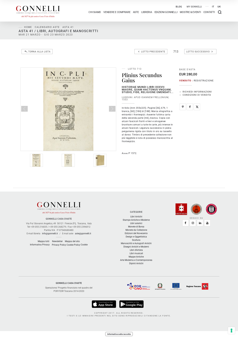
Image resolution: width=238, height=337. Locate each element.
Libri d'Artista (136, 250)
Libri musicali (136, 253)
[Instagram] (193, 223)
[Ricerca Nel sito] (219, 12)
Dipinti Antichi (136, 263)
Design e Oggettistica (136, 236)
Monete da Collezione (136, 230)
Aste (136, 12)
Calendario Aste (47, 27)
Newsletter (57, 241)
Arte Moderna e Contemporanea (136, 260)
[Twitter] (197, 106)
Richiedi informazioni (197, 91)
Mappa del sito (72, 241)
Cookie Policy (73, 245)
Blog (179, 6)
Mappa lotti (43, 241)
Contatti (209, 12)
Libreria (146, 12)
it (213, 6)
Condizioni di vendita (197, 95)
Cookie (84, 244)
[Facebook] (190, 106)
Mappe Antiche (136, 256)
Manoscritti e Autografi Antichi (136, 243)
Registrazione (204, 80)
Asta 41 (68, 27)
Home (28, 27)
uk (219, 6)
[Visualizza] (104, 304)
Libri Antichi (136, 216)
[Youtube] (207, 223)
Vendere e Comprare (117, 12)
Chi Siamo (95, 12)
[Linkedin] (200, 223)
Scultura (136, 240)
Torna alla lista (39, 51)
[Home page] (38, 11)
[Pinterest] (183, 106)
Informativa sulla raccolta (119, 334)
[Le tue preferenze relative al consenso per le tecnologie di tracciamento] (231, 330)
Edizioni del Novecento (136, 233)
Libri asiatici (136, 223)
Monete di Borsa (136, 226)
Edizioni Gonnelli (166, 12)
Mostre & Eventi (190, 12)
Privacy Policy (59, 245)
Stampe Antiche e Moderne (136, 220)
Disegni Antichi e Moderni (136, 246)
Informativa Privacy (40, 244)
